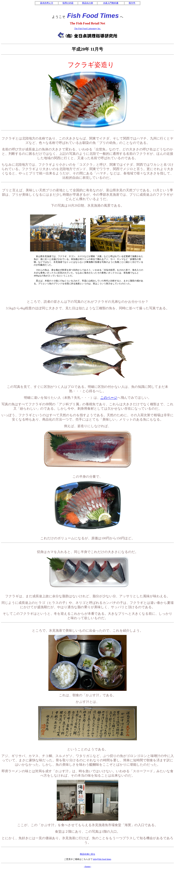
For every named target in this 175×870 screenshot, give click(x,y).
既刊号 (132, 3)
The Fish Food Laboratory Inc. (87, 28)
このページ (108, 397)
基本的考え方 (46, 3)
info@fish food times (102, 859)
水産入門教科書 (110, 3)
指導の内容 (67, 3)
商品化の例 (87, 3)
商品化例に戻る (87, 854)
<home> (87, 866)
